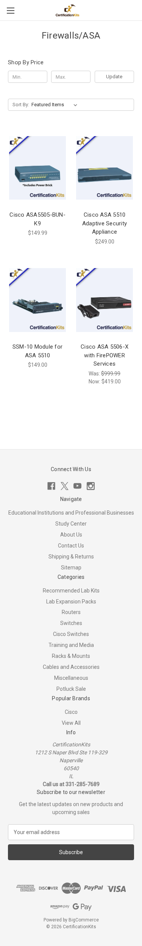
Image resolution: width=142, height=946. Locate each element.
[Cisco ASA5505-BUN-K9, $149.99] (37, 167)
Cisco (71, 712)
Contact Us (71, 546)
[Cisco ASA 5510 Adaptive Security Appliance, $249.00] (104, 167)
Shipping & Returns (71, 557)
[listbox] (55, 104)
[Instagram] (91, 486)
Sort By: (20, 104)
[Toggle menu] (10, 10)
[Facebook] (51, 486)
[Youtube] (77, 486)
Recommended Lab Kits (71, 591)
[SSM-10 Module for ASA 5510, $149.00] (37, 300)
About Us (71, 535)
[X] (65, 486)
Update (114, 76)
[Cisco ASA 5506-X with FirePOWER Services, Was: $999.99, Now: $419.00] (104, 300)
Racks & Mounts (71, 656)
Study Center (71, 524)
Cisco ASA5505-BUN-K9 (37, 219)
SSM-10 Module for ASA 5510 (37, 351)
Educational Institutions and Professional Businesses (71, 513)
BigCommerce (84, 920)
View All (71, 723)
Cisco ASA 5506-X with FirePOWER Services (104, 355)
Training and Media (71, 645)
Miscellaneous (71, 678)
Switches (71, 623)
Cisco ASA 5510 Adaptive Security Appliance (104, 223)
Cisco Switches (71, 634)
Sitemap (71, 567)
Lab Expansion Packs (71, 602)
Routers (71, 612)
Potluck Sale (71, 689)
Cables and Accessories (71, 667)
